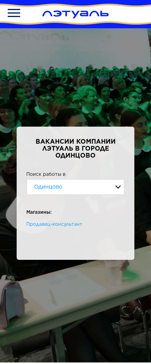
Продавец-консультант (54, 224)
